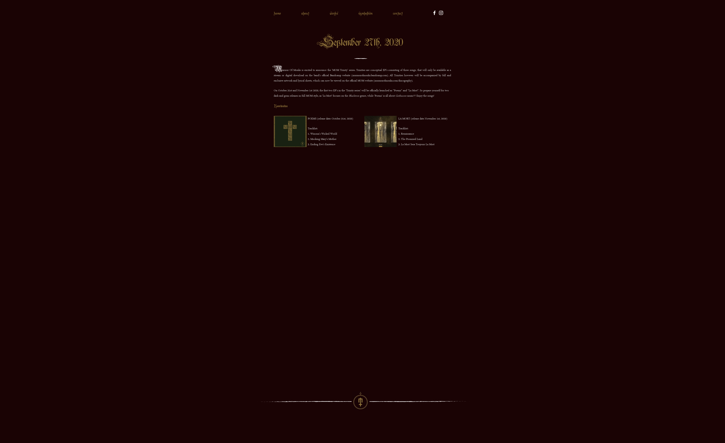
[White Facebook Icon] (434, 13)
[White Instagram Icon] (441, 13)
